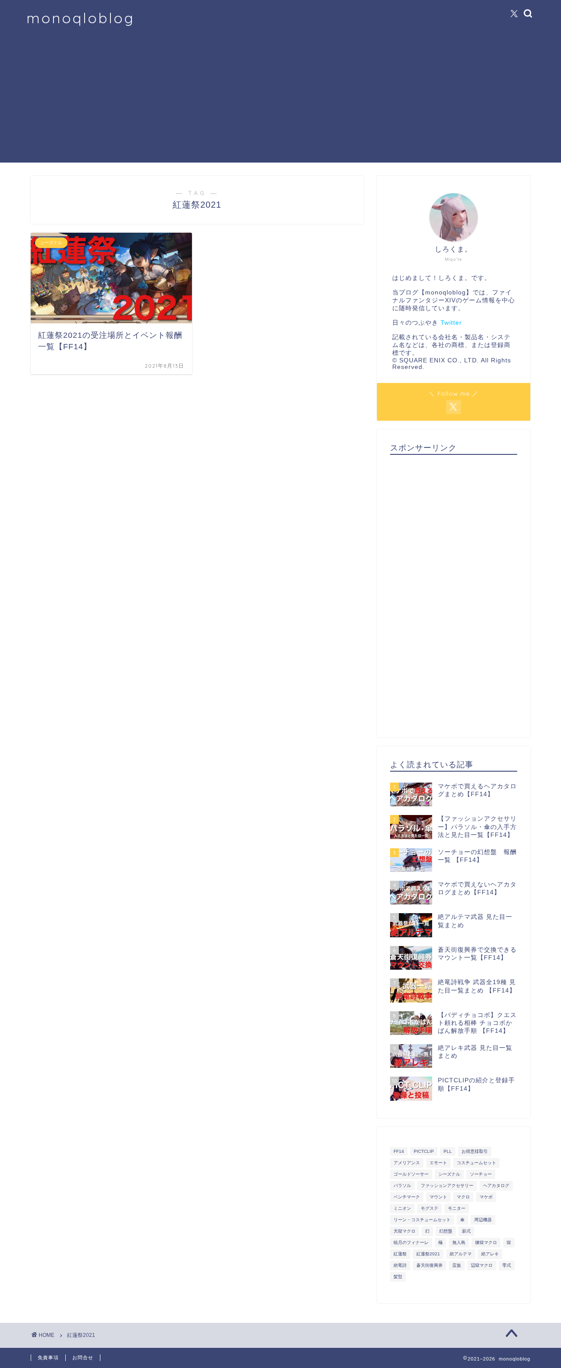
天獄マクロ (404, 1231)
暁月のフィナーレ (411, 1242)
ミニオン (402, 1208)
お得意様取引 (475, 1151)
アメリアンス (407, 1162)
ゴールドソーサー (411, 1174)
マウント (438, 1196)
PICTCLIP (424, 1151)
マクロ (463, 1196)
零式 (506, 1265)
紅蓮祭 (400, 1253)
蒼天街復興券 (429, 1265)
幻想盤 (445, 1231)
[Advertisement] (280, 101)
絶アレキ (490, 1253)
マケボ (486, 1196)
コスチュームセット (476, 1162)
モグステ (429, 1208)
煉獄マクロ (486, 1242)
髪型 (398, 1276)
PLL (448, 1151)
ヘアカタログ (496, 1185)
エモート (438, 1162)
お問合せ (82, 1357)
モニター (456, 1208)
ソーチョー (481, 1174)
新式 (466, 1231)
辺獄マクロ (482, 1265)
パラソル (402, 1185)
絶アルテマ (461, 1253)
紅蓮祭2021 (428, 1253)
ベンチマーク (407, 1196)
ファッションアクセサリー (447, 1185)
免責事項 (48, 1357)
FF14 (399, 1151)
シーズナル (449, 1174)
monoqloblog (80, 18)
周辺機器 (483, 1219)
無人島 (458, 1242)
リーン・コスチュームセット (422, 1219)
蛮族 (456, 1265)
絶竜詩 (400, 1265)
